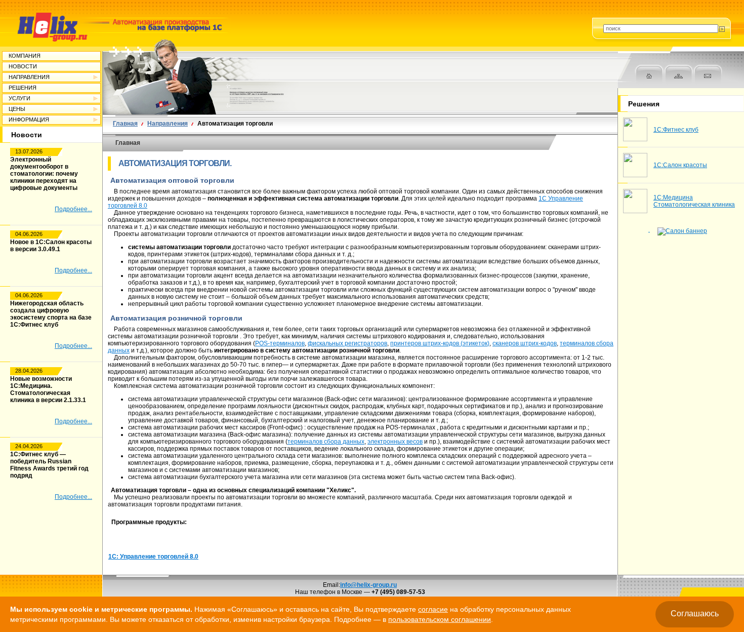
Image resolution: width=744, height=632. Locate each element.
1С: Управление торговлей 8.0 (153, 556)
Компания (24, 56)
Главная (125, 123)
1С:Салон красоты (680, 165)
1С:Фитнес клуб (675, 129)
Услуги (19, 98)
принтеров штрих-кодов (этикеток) (439, 343)
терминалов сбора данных (325, 441)
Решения (22, 88)
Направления (29, 77)
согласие (433, 609)
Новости (23, 66)
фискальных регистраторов (347, 343)
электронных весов (395, 441)
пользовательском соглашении (439, 619)
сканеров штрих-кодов (524, 343)
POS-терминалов (280, 343)
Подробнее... (73, 209)
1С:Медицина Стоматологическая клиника (694, 201)
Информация (29, 119)
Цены (17, 109)
